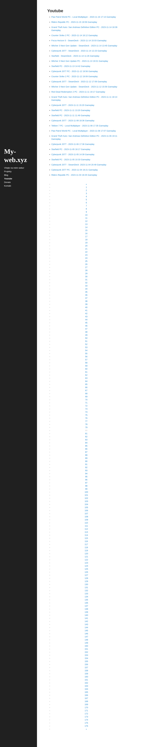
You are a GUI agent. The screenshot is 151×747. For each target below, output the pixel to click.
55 (86, 353)
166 (86, 695)
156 (86, 664)
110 (86, 523)
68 (86, 393)
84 (86, 443)
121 (86, 557)
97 (86, 483)
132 (86, 590)
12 (86, 221)
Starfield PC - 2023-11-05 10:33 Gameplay (70, 159)
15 (86, 230)
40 (86, 307)
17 (86, 236)
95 (86, 476)
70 (86, 400)
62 (86, 375)
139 (86, 612)
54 (86, 350)
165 (86, 692)
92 (86, 467)
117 (86, 544)
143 (86, 624)
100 (86, 492)
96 (86, 480)
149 (86, 643)
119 (86, 550)
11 (86, 218)
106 (86, 510)
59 (86, 366)
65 (86, 384)
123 (86, 563)
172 (86, 714)
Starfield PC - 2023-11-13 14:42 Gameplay (70, 66)
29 (86, 273)
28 (86, 270)
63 (86, 378)
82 (86, 436)
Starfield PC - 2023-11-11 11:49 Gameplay (70, 115)
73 (86, 409)
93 (86, 470)
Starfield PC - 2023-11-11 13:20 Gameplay (70, 110)
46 (86, 326)
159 (86, 674)
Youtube (8, 179)
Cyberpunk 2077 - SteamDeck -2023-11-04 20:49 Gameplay (78, 165)
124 (86, 566)
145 (86, 630)
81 (86, 433)
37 (86, 298)
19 (86, 243)
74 (86, 412)
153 (86, 655)
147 (86, 637)
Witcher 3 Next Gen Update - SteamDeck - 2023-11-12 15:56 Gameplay (84, 87)
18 (86, 239)
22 (86, 252)
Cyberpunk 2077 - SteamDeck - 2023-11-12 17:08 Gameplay (79, 81)
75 (86, 415)
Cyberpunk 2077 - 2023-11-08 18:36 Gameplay (72, 120)
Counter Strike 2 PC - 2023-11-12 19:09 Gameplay (74, 76)
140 (86, 615)
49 (86, 335)
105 (86, 507)
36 (86, 295)
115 (86, 538)
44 (86, 320)
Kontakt (7, 186)
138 (86, 609)
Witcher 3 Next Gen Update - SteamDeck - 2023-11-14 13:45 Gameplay (84, 46)
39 (86, 304)
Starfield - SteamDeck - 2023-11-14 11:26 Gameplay (75, 56)
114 (86, 535)
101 (86, 495)
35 (86, 292)
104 (86, 504)
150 (86, 646)
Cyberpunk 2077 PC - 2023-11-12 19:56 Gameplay (74, 71)
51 (86, 341)
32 (86, 283)
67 (86, 390)
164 (86, 689)
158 (86, 670)
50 (86, 338)
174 (86, 720)
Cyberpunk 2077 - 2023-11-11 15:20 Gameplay (72, 105)
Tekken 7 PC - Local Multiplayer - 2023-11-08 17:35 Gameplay (79, 126)
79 (86, 427)
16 (86, 233)
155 (86, 661)
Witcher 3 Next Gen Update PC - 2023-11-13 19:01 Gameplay (79, 61)
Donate (7, 182)
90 (86, 461)
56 (86, 356)
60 (86, 369)
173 (86, 717)
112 (86, 529)
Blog (6, 175)
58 (86, 363)
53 (86, 347)
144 (86, 627)
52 (86, 344)
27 (86, 267)
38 (86, 301)
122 (86, 560)
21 (86, 249)
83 (86, 440)
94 (86, 473)
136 (86, 603)
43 (86, 316)
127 (86, 575)
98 (86, 486)
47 (86, 329)
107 (86, 513)
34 (86, 289)
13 (86, 224)
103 (86, 501)
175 (86, 723)
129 (86, 581)
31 (86, 279)
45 (86, 323)
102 (86, 498)
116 (86, 541)
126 (86, 572)
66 (86, 387)
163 (86, 686)
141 (86, 618)
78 (86, 424)
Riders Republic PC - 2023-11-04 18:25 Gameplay (74, 175)
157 (86, 667)
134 (86, 597)
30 (86, 276)
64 (86, 381)
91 (86, 464)
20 (86, 246)
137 (86, 606)
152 (86, 652)
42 (86, 313)
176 (86, 726)
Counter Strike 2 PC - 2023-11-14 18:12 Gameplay (74, 35)
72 (86, 406)
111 (86, 526)
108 (86, 517)
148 (86, 640)
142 (86, 621)
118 (86, 547)
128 (86, 578)
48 (86, 332)
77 (86, 421)
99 (86, 489)
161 (86, 680)
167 (86, 698)
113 (86, 532)
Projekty (8, 171)
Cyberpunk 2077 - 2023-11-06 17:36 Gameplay (72, 144)
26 (86, 264)
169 (86, 704)
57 (86, 360)
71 (86, 403)
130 (86, 584)
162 (86, 683)
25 (86, 261)
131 (86, 587)
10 (86, 215)
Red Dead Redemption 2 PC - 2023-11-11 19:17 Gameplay (78, 92)
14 (86, 227)
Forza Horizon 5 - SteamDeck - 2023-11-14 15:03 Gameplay (79, 40)
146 (86, 633)
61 (86, 372)
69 (86, 396)
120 (86, 553)
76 (86, 418)
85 (86, 446)
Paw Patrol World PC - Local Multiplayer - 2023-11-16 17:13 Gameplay (83, 17)
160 (86, 677)
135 (86, 600)
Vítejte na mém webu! (14, 168)
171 (86, 710)
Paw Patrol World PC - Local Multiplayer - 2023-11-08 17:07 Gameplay (83, 131)
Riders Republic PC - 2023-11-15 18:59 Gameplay (74, 22)
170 (86, 707)
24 (86, 258)
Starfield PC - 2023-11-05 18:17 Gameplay (70, 149)
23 (86, 255)
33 (86, 286)
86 (86, 449)
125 (86, 569)
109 (86, 520)
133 (86, 593)
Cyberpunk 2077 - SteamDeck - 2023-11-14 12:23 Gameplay (79, 51)
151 (86, 649)
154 (86, 658)
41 (86, 310)
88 (86, 455)
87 (86, 452)
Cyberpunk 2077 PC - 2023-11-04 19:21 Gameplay (74, 170)
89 (86, 458)
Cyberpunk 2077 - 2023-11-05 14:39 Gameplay (72, 154)
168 (86, 701)
